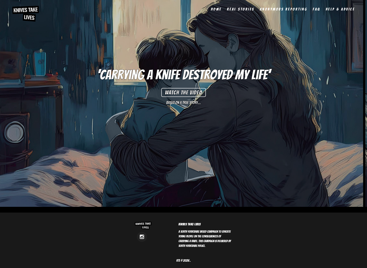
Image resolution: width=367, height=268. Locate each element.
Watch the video (183, 92)
